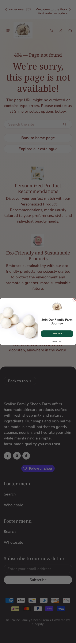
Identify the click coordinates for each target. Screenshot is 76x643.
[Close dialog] (74, 300)
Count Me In (57, 334)
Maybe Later (57, 341)
